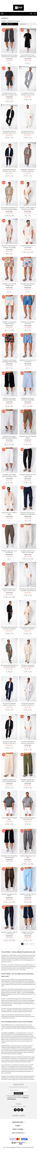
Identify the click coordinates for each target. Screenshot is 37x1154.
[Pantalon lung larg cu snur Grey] (27, 841)
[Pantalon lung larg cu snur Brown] (9, 879)
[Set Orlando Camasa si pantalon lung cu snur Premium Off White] (27, 117)
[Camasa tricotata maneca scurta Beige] (27, 231)
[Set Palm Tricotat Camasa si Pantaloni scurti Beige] (27, 193)
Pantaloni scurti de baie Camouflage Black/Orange (9, 361)
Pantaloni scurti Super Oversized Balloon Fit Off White (9, 475)
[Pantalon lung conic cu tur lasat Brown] (9, 536)
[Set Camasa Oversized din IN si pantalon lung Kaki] (9, 650)
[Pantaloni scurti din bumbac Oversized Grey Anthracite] (9, 40)
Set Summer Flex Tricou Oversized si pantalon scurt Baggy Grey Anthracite (9, 94)
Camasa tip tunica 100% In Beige (9, 513)
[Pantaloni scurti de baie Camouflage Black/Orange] (9, 345)
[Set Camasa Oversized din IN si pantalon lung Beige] (27, 612)
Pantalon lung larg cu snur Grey (27, 856)
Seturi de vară (5, 1046)
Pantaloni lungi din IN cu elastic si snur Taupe (9, 589)
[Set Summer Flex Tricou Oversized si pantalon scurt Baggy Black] (27, 40)
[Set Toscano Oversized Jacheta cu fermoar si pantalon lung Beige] (27, 650)
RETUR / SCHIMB (18, 1129)
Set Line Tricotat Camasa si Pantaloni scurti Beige (9, 246)
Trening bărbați (6, 1057)
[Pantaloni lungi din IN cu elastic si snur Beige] (27, 536)
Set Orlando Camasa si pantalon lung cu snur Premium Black (9, 132)
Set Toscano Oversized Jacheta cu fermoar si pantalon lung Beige (27, 666)
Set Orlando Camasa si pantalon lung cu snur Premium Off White (27, 132)
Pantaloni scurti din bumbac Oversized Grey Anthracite (9, 55)
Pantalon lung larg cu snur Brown (9, 894)
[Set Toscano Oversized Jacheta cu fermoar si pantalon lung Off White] (27, 689)
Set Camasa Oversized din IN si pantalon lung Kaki (9, 666)
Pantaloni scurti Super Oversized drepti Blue (27, 399)
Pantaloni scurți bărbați (8, 1033)
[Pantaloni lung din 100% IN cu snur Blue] (27, 879)
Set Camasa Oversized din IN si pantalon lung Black (9, 628)
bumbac (9, 994)
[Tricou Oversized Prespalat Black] (9, 803)
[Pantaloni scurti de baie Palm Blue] (27, 307)
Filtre (10, 24)
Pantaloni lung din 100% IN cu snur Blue (28, 894)
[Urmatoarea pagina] (33, 944)
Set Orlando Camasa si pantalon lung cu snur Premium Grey (27, 94)
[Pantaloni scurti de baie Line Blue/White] (27, 345)
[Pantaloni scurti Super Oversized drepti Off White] (9, 422)
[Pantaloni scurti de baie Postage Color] (9, 269)
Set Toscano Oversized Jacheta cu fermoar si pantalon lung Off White (28, 704)
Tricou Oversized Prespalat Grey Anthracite (28, 818)
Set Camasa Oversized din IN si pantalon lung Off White (27, 589)
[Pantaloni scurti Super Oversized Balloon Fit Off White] (9, 460)
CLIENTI (17, 1126)
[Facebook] (15, 1109)
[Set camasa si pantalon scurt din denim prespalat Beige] (9, 193)
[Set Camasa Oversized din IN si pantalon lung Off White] (27, 574)
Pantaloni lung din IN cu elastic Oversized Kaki (28, 780)
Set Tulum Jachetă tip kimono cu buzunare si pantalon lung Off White (28, 742)
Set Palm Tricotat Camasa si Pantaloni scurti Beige (28, 208)
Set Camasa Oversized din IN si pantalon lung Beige (27, 628)
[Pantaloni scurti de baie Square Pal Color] (9, 307)
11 (30, 944)
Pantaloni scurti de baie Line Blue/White (28, 361)
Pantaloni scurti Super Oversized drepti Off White (9, 437)
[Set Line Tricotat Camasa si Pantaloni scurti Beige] (9, 231)
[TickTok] (18, 1109)
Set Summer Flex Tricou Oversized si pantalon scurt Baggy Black (28, 55)
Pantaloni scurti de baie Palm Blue (28, 322)
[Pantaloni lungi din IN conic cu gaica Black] (27, 460)
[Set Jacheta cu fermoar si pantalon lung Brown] (27, 155)
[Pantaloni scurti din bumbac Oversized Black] (9, 841)
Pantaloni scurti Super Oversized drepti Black (9, 399)
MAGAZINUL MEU (17, 1122)
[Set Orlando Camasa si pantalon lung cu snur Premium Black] (9, 117)
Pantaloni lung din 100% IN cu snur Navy (9, 933)
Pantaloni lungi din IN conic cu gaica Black (28, 475)
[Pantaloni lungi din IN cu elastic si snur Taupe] (9, 574)
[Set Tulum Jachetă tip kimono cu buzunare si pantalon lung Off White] (27, 727)
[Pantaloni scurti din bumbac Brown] (27, 422)
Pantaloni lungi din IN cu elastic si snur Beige (28, 551)
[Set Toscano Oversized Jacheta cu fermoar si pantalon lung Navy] (9, 689)
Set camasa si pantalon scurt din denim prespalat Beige (9, 208)
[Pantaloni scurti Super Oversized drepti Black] (9, 383)
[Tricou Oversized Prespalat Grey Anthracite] (27, 803)
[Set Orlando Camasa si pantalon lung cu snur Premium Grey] (27, 78)
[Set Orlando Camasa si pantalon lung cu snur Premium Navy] (9, 155)
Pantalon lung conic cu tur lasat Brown (9, 551)
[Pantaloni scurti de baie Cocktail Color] (27, 269)
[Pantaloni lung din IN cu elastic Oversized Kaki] (27, 765)
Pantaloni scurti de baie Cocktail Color (28, 284)
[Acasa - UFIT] (18, 8)
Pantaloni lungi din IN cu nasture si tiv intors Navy (28, 513)
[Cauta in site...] (35, 13)
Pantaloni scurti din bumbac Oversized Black (9, 856)
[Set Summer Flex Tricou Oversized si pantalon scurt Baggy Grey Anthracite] (9, 78)
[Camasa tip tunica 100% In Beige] (9, 498)
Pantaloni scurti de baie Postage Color (9, 284)
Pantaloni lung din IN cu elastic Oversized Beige (9, 780)
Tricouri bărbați (5, 1025)
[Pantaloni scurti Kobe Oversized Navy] (27, 917)
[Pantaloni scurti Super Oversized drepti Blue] (27, 383)
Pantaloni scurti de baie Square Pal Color (9, 322)
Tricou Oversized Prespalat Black (9, 818)
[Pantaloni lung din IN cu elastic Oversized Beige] (9, 765)
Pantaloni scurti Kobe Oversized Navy (28, 933)
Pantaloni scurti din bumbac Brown (28, 437)
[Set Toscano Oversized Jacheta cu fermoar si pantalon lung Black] (9, 727)
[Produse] (2, 14)
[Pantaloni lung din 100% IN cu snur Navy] (9, 917)
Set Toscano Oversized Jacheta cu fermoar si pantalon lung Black (9, 742)
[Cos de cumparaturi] (31, 13)
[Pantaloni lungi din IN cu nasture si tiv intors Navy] (27, 498)
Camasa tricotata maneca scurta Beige (27, 246)
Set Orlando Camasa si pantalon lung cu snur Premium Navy (9, 170)
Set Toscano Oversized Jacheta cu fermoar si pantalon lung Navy (9, 704)
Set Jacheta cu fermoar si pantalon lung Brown (28, 170)
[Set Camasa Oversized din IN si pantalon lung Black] (9, 612)
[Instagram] (21, 1109)
